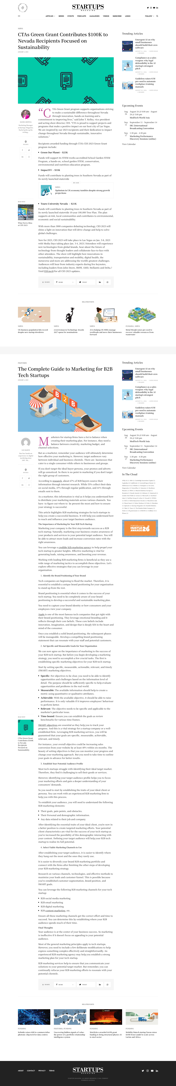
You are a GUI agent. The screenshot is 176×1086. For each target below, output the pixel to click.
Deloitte (136, 485)
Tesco (132, 508)
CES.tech (48, 271)
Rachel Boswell (26, 122)
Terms (51, 1070)
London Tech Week (128, 495)
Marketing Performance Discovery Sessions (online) (143, 137)
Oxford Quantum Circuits (138, 500)
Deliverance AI (127, 485)
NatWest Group (133, 498)
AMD (132, 480)
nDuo (141, 498)
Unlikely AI (152, 511)
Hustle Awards (136, 493)
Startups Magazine (139, 506)
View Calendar (129, 144)
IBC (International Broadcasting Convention (142, 127)
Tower (125, 511)
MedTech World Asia (140, 117)
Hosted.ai (126, 493)
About (20, 1070)
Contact (31, 1070)
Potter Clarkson (140, 503)
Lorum (139, 495)
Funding (130, 326)
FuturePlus (136, 488)
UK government (134, 511)
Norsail (148, 498)
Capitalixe (126, 483)
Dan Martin (26, 450)
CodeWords (135, 483)
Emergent (144, 485)
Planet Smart (129, 503)
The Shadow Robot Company (145, 508)
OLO (126, 500)
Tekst (126, 508)
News (20, 28)
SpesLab (127, 506)
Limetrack (154, 493)
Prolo (149, 503)
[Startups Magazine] (88, 7)
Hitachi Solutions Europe (144, 490)
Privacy (41, 1070)
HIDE (132, 490)
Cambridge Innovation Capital (145, 480)
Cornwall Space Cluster (147, 483)
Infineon (145, 493)
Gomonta (144, 488)
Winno (125, 513)
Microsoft (146, 495)
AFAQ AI (125, 480)
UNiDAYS (144, 511)
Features (22, 363)
